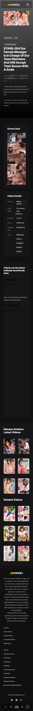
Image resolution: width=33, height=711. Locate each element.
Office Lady (20, 235)
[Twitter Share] (12, 700)
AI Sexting (7, 673)
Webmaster (7, 643)
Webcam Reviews (9, 681)
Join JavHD (16, 707)
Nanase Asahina (19, 203)
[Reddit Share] (21, 700)
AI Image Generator (10, 677)
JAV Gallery (7, 658)
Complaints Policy (9, 639)
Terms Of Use (8, 631)
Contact (6, 628)
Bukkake (19, 247)
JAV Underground (9, 669)
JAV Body (7, 665)
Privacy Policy (8, 635)
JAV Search (7, 662)
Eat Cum (19, 251)
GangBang (19, 243)
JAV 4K (6, 650)
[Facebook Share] (16, 700)
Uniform (19, 239)
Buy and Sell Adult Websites (12, 685)
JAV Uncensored (9, 654)
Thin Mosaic (20, 208)
